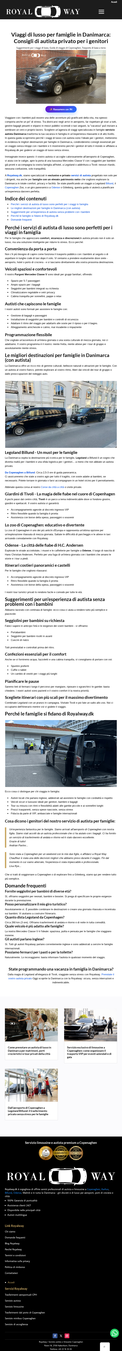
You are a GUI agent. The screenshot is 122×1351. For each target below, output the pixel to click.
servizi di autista (81, 175)
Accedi (114, 1)
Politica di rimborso (15, 1267)
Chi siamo (10, 1231)
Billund (109, 183)
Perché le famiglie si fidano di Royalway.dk (34, 215)
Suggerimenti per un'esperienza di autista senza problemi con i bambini (50, 212)
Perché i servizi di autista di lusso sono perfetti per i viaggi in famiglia (49, 204)
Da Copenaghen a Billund (20, 472)
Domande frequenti (21, 219)
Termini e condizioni (15, 1255)
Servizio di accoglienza (16, 1324)
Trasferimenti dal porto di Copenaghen (25, 1312)
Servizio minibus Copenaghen (20, 1318)
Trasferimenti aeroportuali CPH (21, 1294)
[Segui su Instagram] (67, 1335)
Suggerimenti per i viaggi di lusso (32, 47)
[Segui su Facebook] (55, 1335)
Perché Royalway (13, 1249)
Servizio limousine (14, 1306)
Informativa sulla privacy (17, 1261)
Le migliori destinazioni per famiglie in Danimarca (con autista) (45, 208)
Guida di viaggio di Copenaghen (65, 47)
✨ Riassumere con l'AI (61, 109)
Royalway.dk (14, 175)
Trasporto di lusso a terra (94, 47)
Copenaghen (12, 187)
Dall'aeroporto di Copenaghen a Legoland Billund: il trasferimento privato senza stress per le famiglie (28, 1111)
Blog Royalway (12, 1243)
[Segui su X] (61, 1335)
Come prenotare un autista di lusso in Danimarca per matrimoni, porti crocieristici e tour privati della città (29, 1050)
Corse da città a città (52, 487)
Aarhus (105, 1189)
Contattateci (11, 1273)
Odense (55, 187)
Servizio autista (13, 1300)
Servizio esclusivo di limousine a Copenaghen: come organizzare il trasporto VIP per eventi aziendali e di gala (89, 1052)
